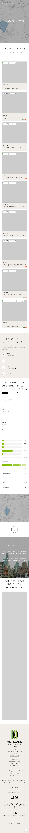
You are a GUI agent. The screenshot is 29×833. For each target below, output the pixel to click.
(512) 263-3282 (14, 765)
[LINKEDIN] (12, 804)
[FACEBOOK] (5, 804)
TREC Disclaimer (14, 787)
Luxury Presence (22, 815)
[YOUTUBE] (20, 804)
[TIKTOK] (16, 804)
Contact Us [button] (14, 568)
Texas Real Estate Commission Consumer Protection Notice (14, 780)
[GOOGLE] (14, 807)
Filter (5, 56)
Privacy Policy (19, 823)
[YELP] (24, 804)
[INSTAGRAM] (8, 804)
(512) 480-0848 (14, 756)
